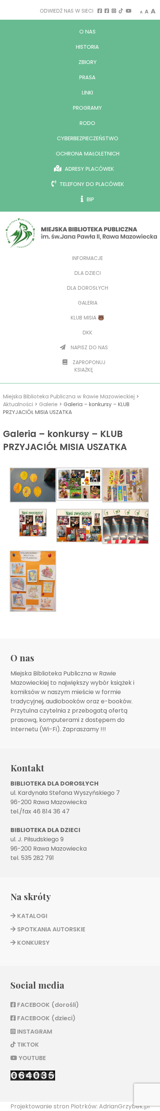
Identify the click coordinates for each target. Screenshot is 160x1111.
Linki (87, 92)
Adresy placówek (88, 169)
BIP (89, 199)
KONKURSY (32, 942)
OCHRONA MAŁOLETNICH (87, 153)
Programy (87, 108)
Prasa (87, 77)
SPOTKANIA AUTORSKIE (50, 929)
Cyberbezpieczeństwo (87, 138)
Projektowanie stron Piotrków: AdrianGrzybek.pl (80, 1106)
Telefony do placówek (91, 184)
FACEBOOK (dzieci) (46, 1018)
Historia (87, 47)
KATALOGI (31, 916)
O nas (87, 31)
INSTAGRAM (34, 1031)
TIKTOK (27, 1044)
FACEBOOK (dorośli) (47, 1005)
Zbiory (88, 62)
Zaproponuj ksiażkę (88, 366)
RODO (87, 123)
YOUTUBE (31, 1058)
